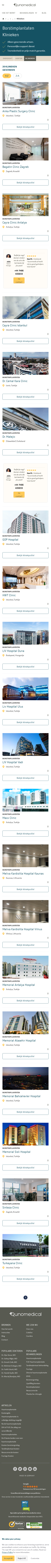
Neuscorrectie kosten (9, 1452)
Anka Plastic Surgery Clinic (18, 111)
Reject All (21, 1558)
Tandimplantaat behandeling (37, 1365)
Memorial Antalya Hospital (18, 984)
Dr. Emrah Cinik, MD (9, 1362)
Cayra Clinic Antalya (14, 222)
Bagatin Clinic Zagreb (15, 166)
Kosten (19, 58)
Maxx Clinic (9, 817)
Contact (4, 1340)
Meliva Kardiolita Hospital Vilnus (22, 929)
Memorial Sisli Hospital (16, 1151)
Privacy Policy (7, 1552)
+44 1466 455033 (19, 272)
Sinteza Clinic (10, 1207)
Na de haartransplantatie (11, 1424)
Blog (44, 13)
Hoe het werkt (8, 13)
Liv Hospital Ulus (12, 706)
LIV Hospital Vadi (12, 762)
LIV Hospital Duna (13, 651)
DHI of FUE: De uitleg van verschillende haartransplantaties (11, 1431)
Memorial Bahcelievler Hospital (21, 1096)
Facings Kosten (7, 1456)
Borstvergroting (32, 1380)
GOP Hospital (10, 539)
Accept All (8, 1558)
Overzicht (7, 58)
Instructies (5, 1333)
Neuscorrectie (32, 1390)
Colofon (29, 1333)
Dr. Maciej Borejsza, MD (10, 1376)
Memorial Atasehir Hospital (19, 1040)
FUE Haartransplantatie (35, 1362)
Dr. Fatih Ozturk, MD (9, 1369)
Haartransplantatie (33, 1358)
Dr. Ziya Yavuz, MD (8, 1355)
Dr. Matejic (8, 436)
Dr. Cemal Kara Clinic (14, 381)
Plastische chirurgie (34, 1394)
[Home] (3, 19)
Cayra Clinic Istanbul (14, 325)
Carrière (29, 1336)
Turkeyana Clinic (12, 1263)
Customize (35, 1558)
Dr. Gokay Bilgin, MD (9, 1359)
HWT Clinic (9, 595)
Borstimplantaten (33, 1387)
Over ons (29, 1329)
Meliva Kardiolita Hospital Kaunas (23, 873)
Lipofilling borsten (33, 1383)
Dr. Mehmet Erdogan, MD (11, 1366)
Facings (29, 1369)
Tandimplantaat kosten (10, 1449)
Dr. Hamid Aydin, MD (9, 1373)
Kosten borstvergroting (10, 1445)
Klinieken (30, 58)
